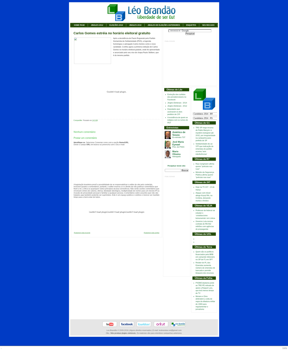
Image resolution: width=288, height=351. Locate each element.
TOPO (284, 348)
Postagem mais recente (82, 233)
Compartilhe (78, 120)
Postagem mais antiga (151, 233)
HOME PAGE (79, 25)
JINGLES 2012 (97, 25)
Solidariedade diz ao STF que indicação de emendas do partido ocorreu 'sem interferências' (204, 149)
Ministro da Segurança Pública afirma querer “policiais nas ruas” (205, 175)
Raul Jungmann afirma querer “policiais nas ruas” (205, 166)
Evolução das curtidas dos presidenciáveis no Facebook (176, 97)
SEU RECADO (208, 25)
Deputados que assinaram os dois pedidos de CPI (174, 111)
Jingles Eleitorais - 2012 (177, 106)
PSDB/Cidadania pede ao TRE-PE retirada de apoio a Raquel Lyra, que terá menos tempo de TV (205, 288)
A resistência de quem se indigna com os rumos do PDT (177, 120)
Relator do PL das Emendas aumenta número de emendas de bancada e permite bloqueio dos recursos (205, 268)
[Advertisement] (190, 63)
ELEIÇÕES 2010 (116, 25)
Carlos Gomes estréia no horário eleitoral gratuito (112, 33)
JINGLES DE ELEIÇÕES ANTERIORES (164, 25)
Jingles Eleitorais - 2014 (177, 103)
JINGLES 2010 (135, 25)
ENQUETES (191, 25)
